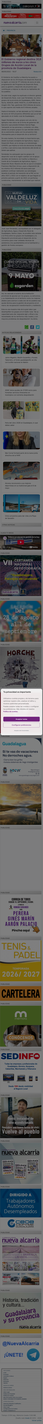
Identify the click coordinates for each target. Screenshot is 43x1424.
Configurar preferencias (21, 725)
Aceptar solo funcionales (21, 730)
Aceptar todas (21, 719)
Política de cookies (10, 711)
